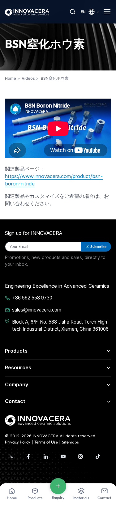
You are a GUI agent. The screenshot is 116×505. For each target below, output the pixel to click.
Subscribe (98, 246)
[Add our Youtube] (63, 456)
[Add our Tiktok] (98, 456)
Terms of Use (46, 441)
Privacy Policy (17, 441)
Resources (18, 367)
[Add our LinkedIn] (46, 456)
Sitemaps (70, 441)
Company (16, 384)
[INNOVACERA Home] (38, 420)
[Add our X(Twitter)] (11, 456)
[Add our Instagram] (80, 456)
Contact (15, 401)
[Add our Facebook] (28, 456)
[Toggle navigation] (107, 11)
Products (16, 351)
